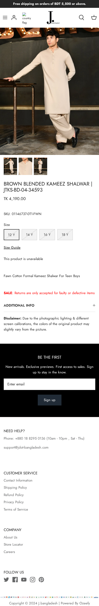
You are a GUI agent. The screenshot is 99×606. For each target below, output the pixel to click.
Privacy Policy (14, 502)
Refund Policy (14, 494)
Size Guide (12, 247)
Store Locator (13, 544)
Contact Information (18, 480)
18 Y (65, 234)
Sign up (49, 399)
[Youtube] (23, 579)
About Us (10, 537)
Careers (9, 551)
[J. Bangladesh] (50, 17)
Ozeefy (84, 603)
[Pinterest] (41, 579)
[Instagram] (32, 579)
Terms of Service (16, 509)
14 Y (29, 234)
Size (7, 224)
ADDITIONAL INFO (19, 305)
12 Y (11, 234)
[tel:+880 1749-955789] (46, 438)
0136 (41, 438)
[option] (49, 91)
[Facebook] (15, 579)
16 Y (47, 234)
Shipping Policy (15, 487)
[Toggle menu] (5, 17)
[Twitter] (6, 579)
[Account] (14, 17)
